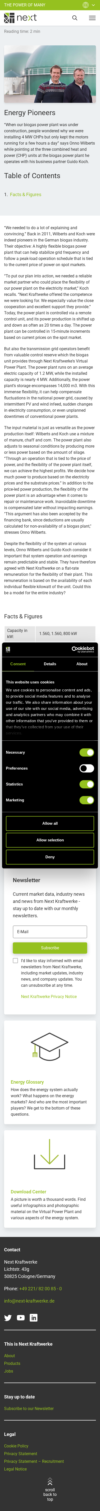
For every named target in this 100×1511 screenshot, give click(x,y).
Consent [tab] (18, 664)
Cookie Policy (16, 1446)
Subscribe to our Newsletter (29, 1408)
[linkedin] (33, 1318)
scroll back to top (50, 1494)
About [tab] (82, 664)
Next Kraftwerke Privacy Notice (49, 996)
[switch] (86, 768)
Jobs (8, 1371)
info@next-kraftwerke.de (29, 1301)
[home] (20, 18)
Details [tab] (50, 664)
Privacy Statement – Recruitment (34, 1461)
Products (12, 1363)
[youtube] (21, 1318)
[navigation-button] (92, 18)
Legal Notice (15, 1469)
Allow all (50, 823)
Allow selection (50, 840)
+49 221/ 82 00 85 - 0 (40, 1288)
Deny (50, 857)
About (9, 1355)
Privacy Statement (20, 1453)
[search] (75, 18)
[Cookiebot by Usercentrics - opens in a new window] (72, 649)
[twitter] (8, 1318)
